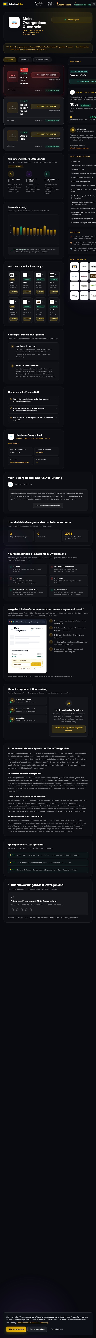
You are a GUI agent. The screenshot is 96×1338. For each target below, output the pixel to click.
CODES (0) (24, 60)
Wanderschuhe (29, 302)
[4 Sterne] (26, 909)
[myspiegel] (74, 266)
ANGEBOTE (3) (42, 60)
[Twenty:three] (74, 276)
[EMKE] (74, 295)
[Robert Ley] (84, 295)
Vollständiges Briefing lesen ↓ (48, 505)
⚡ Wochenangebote (82, 4)
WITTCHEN (56, 302)
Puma (56, 275)
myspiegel (16, 275)
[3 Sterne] (22, 909)
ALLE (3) (10, 60)
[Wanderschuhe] (84, 276)
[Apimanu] (84, 286)
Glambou (29, 275)
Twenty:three (16, 302)
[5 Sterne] (30, 909)
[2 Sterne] (17, 909)
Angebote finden (39, 4)
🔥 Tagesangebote (63, 4)
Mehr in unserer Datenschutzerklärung (32, 1322)
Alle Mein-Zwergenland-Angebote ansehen (69, 729)
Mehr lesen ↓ (13, 443)
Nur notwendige (37, 1329)
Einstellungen (57, 1329)
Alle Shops (51, 4)
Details (37, 90)
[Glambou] (84, 266)
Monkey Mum (43, 302)
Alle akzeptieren (16, 1329)
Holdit (43, 275)
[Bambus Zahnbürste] (74, 286)
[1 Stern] (12, 909)
